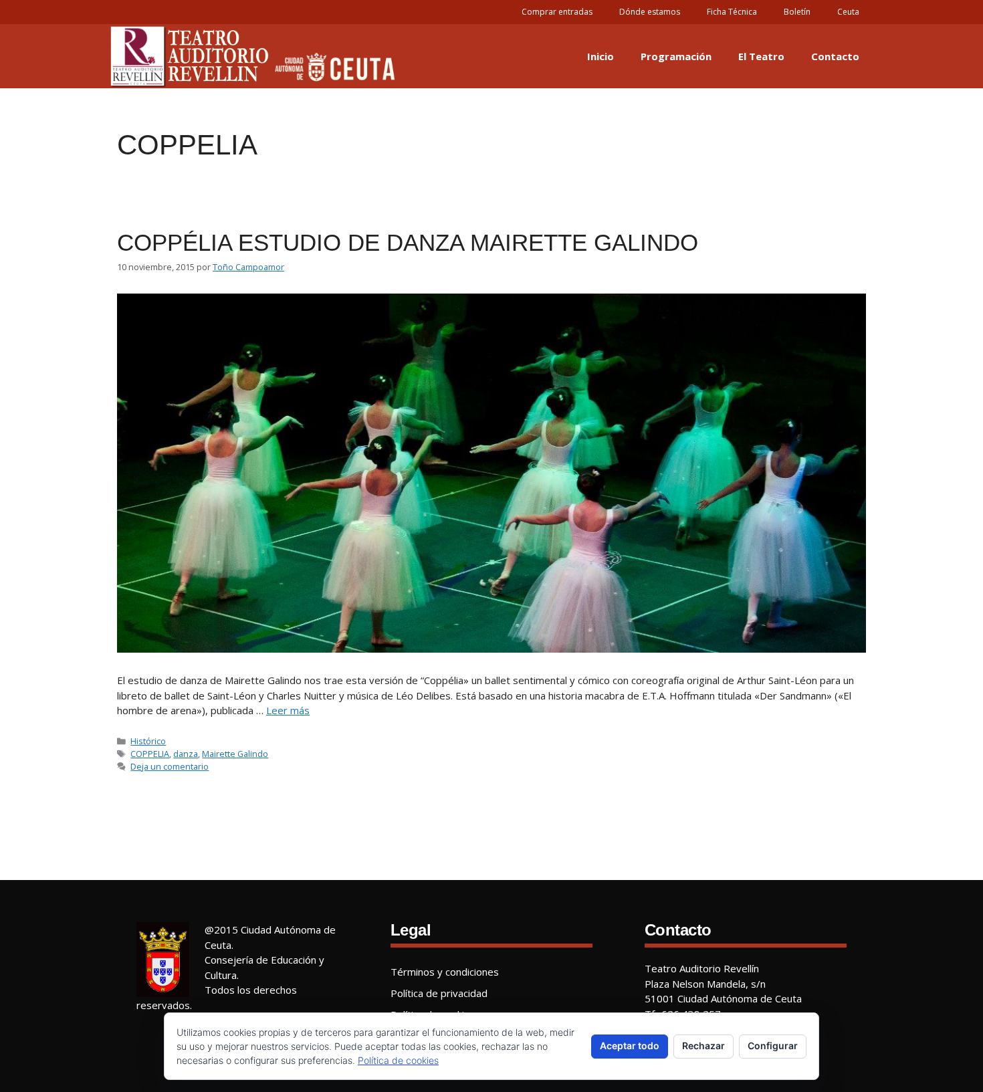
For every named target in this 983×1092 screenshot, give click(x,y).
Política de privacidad (439, 993)
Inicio (600, 56)
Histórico (148, 741)
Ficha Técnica (732, 11)
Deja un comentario (169, 766)
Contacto (835, 56)
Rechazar (703, 1045)
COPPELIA (149, 754)
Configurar (773, 1045)
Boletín (797, 11)
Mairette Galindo (235, 754)
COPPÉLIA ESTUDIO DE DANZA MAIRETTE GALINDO (407, 242)
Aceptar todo (629, 1045)
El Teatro (761, 56)
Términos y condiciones (445, 971)
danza (185, 754)
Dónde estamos (649, 11)
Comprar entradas (557, 11)
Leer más (288, 710)
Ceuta (848, 11)
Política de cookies (398, 1060)
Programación (676, 56)
